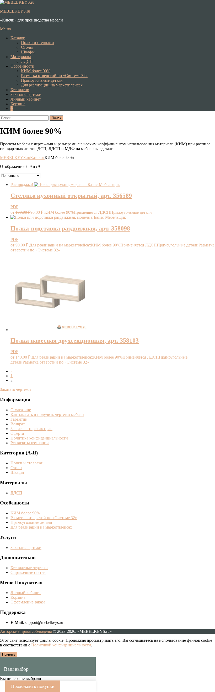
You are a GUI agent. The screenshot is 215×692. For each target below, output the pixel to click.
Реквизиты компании (29, 443)
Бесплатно (19, 89)
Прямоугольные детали (42, 80)
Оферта (17, 433)
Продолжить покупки (33, 686)
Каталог (17, 38)
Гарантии (19, 419)
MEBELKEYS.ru (15, 11)
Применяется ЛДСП (92, 212)
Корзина (17, 597)
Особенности (22, 66)
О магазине (20, 410)
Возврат (17, 424)
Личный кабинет (25, 592)
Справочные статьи (28, 572)
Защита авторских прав (31, 428)
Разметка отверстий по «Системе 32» (54, 75)
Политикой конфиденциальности (61, 645)
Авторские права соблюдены (26, 631)
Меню (5, 29)
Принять (8, 654)
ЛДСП (27, 61)
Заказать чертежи (15, 389)
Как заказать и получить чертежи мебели (47, 414)
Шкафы (28, 52)
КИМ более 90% (35, 71)
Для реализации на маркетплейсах (52, 85)
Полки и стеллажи (37, 42)
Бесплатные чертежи (29, 567)
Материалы (20, 56)
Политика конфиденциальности (39, 438)
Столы (27, 47)
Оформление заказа (27, 602)
